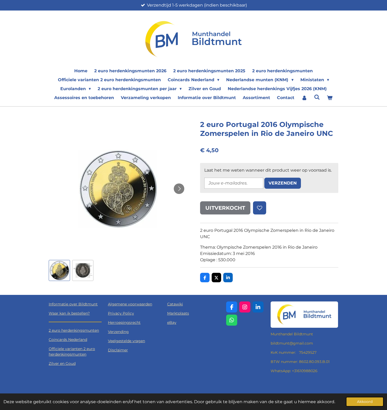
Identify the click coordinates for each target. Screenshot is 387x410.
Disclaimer (118, 350)
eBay (171, 322)
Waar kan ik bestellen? (69, 313)
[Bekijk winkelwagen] (329, 97)
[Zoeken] (317, 97)
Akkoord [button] (365, 401)
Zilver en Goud (62, 363)
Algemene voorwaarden (130, 304)
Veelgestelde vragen (126, 341)
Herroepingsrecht (124, 322)
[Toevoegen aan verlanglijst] (259, 207)
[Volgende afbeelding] (179, 188)
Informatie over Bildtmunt (73, 304)
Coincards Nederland (68, 339)
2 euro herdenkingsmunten (74, 330)
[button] (59, 270)
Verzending (118, 331)
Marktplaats (178, 313)
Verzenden (283, 183)
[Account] (304, 97)
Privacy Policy (121, 313)
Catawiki (175, 304)
